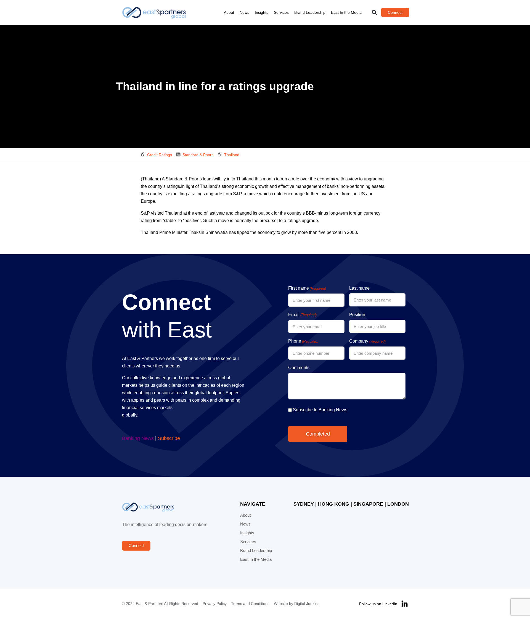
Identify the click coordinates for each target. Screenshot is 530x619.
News (244, 12)
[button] (374, 12)
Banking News (138, 438)
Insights (261, 12)
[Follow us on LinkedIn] (404, 604)
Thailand (231, 155)
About (229, 12)
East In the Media (346, 12)
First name (307, 288)
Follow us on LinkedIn (378, 604)
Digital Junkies (306, 604)
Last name (359, 288)
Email (302, 314)
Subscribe (169, 438)
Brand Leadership (309, 12)
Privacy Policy (215, 604)
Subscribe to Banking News (320, 409)
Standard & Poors (197, 155)
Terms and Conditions (250, 604)
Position (357, 314)
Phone (303, 341)
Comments (298, 367)
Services (281, 12)
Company (367, 341)
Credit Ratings (159, 155)
